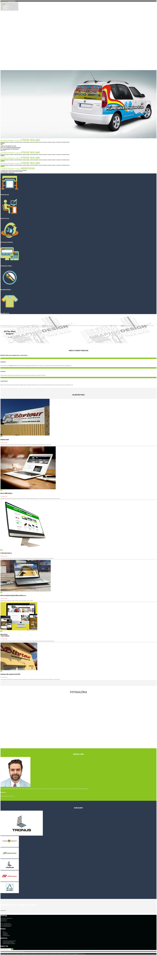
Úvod (4, 4)
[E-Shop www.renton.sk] (25, 548)
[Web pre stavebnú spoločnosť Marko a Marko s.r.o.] (25, 591)
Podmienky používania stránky (9, 941)
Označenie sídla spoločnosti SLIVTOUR (10, 674)
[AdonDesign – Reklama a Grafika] (0, 2)
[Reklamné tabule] (25, 435)
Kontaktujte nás (6, 9)
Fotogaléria (5, 8)
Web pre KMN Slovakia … (6, 493)
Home (4, 931)
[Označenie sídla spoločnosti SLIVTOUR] (18, 669)
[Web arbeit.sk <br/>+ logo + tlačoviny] (18, 630)
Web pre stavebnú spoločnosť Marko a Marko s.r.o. (13, 595)
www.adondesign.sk (7, 926)
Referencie (5, 7)
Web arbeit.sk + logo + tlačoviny (4, 635)
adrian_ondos (4, 442)
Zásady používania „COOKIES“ (9, 943)
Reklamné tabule (4, 439)
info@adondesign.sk (11, 1)
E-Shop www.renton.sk (6, 553)
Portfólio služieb (6, 6)
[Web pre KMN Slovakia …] (28, 489)
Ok (78, 954)
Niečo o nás (5, 5)
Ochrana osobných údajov (8, 942)
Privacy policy (82, 954)
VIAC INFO (2, 143)
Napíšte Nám (3, 910)
